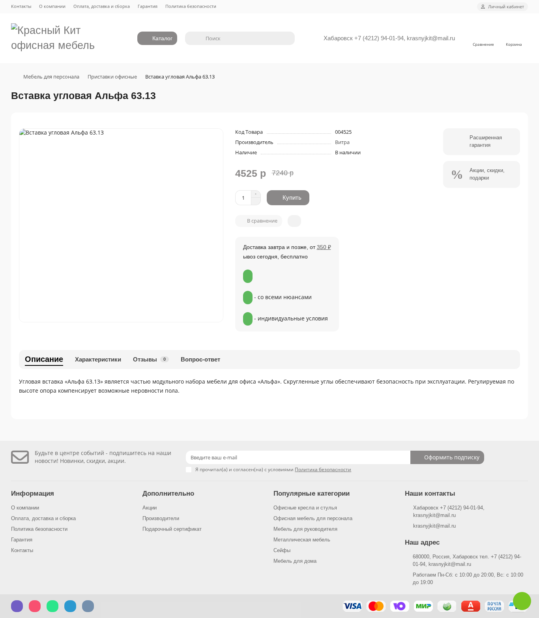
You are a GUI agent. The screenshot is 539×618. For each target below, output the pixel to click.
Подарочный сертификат (172, 529)
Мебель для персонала (51, 76)
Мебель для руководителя (305, 529)
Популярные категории (311, 493)
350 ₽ (324, 247)
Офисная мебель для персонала (312, 518)
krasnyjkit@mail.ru (434, 526)
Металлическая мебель (301, 540)
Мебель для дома (294, 561)
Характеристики (98, 359)
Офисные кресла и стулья (305, 508)
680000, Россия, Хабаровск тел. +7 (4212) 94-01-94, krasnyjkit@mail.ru (467, 560)
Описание (44, 359)
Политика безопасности (190, 6)
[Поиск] (286, 38)
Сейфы (281, 550)
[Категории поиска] (193, 38)
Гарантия (147, 6)
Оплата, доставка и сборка (101, 6)
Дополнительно (168, 493)
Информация (32, 493)
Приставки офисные (112, 76)
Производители (160, 518)
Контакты (21, 6)
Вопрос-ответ (200, 359)
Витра (342, 142)
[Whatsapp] (522, 601)
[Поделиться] (294, 221)
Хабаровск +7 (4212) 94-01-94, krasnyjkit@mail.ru (389, 38)
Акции (149, 508)
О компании (52, 6)
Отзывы (149, 359)
